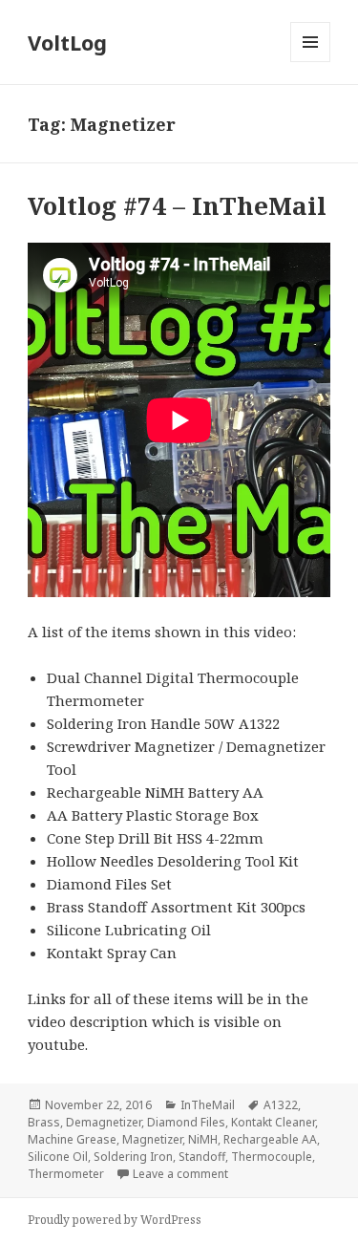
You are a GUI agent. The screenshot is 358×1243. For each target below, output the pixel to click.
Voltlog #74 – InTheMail (177, 205)
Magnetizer (152, 1139)
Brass (44, 1122)
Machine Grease (72, 1139)
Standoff (202, 1156)
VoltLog (67, 42)
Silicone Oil (58, 1156)
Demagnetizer (103, 1122)
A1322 (280, 1105)
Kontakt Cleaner (273, 1122)
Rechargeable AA (270, 1139)
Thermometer (66, 1174)
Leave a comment (180, 1174)
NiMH (203, 1139)
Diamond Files (186, 1122)
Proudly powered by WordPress (114, 1219)
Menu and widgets (310, 61)
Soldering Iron (133, 1156)
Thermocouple (271, 1156)
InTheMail (207, 1105)
